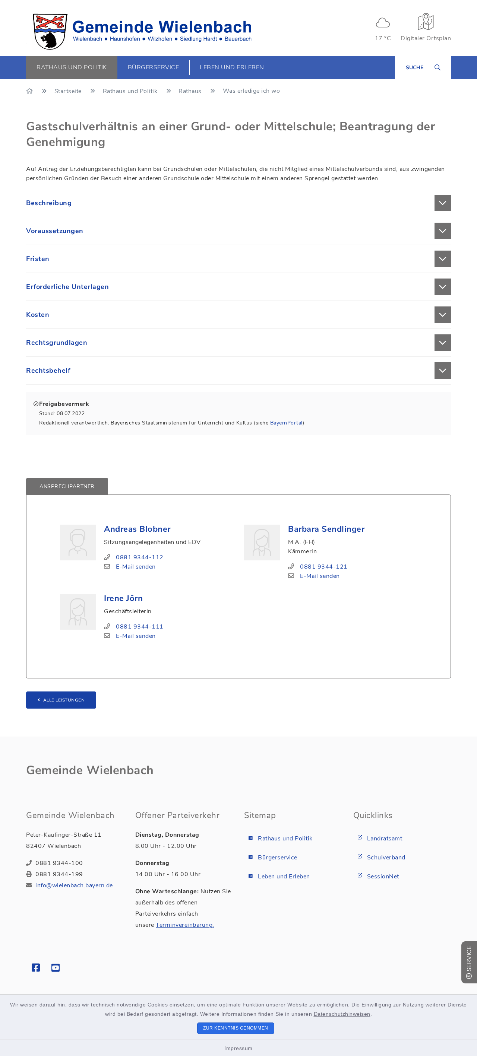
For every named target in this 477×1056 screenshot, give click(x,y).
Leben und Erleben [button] (232, 67)
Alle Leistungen (64, 700)
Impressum (238, 1048)
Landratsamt (384, 838)
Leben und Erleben (284, 876)
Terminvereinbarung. (185, 925)
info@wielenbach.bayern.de (74, 885)
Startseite (68, 91)
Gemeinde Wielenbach (90, 770)
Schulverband (386, 857)
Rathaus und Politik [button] (72, 67)
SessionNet (383, 876)
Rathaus (191, 91)
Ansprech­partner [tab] (67, 486)
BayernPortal (286, 422)
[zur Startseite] (142, 31)
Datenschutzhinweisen (342, 1014)
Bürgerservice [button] (153, 67)
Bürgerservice (277, 857)
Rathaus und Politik (131, 91)
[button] (238, 203)
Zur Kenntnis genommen (235, 1028)
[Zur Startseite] (30, 91)
